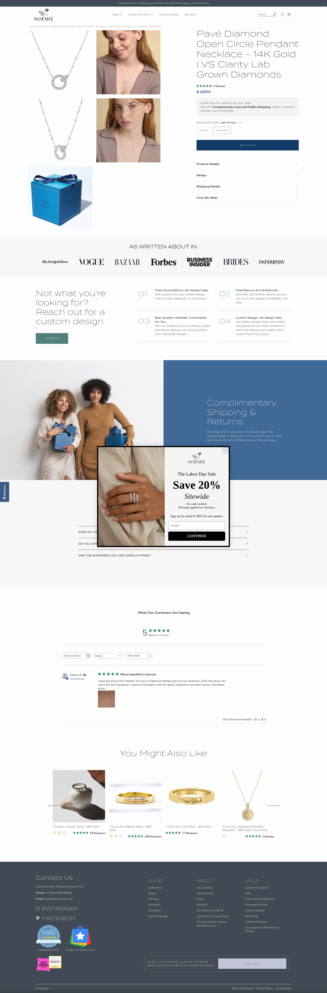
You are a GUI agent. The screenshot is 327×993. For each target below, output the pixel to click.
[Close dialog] (226, 450)
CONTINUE (196, 536)
